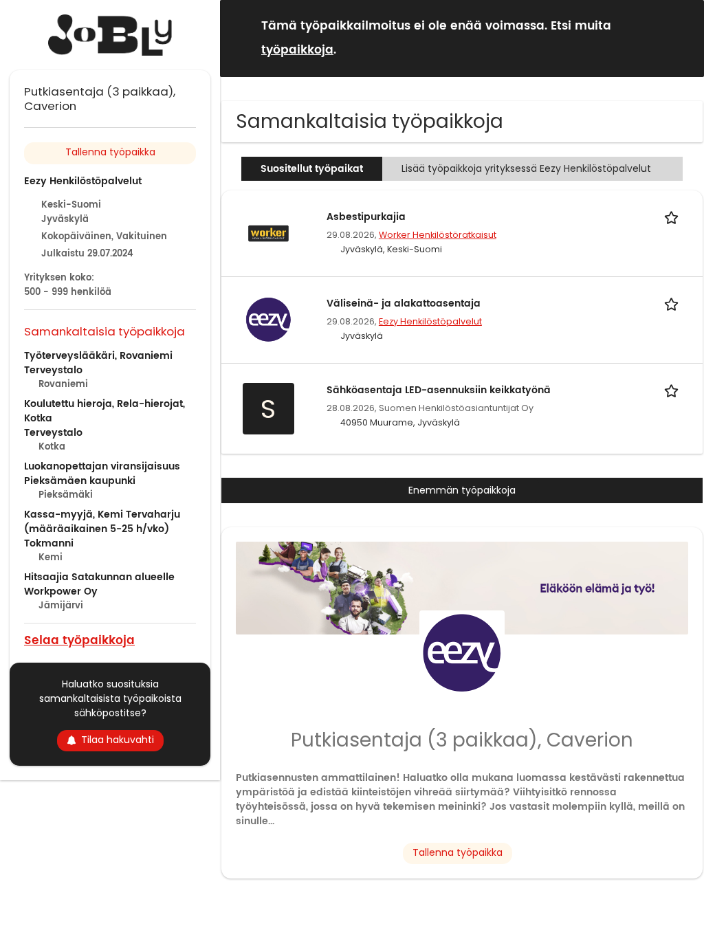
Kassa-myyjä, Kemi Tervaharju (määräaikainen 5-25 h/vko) (102, 522)
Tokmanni (49, 543)
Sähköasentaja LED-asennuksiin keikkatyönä (439, 390)
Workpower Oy (61, 591)
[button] (682, 37)
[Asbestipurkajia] (268, 232)
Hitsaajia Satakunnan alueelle (99, 577)
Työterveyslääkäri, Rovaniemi (98, 356)
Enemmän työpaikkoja (462, 490)
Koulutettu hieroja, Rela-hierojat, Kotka (104, 411)
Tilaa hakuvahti (117, 740)
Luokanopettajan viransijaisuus (102, 466)
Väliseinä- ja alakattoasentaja (404, 303)
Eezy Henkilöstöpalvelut (430, 321)
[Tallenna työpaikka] (673, 217)
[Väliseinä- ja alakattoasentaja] (268, 319)
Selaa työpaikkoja (79, 639)
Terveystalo (53, 370)
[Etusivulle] (110, 35)
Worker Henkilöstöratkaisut (437, 235)
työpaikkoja (297, 50)
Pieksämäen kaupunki (79, 481)
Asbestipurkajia (366, 217)
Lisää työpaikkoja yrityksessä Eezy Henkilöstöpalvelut (526, 168)
